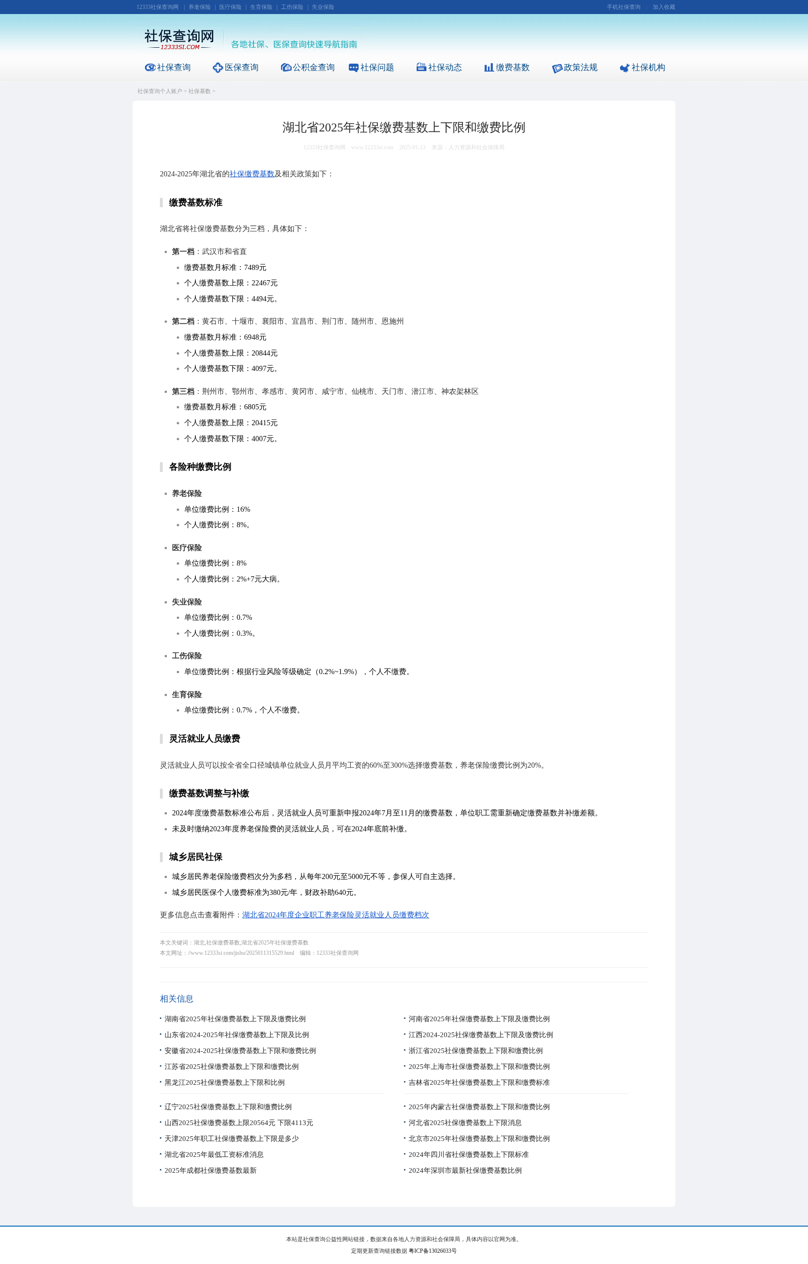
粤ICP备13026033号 (433, 1251)
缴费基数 (513, 67)
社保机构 (648, 67)
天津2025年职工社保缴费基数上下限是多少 (232, 1138)
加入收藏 (664, 7)
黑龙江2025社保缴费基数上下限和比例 (225, 1082)
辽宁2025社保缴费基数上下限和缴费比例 (228, 1107)
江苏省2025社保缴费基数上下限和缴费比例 (232, 1066)
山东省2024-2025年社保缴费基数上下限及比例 (237, 1035)
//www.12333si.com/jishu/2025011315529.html (241, 953)
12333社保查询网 (158, 7)
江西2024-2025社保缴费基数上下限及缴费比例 (481, 1035)
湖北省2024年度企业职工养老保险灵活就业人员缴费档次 (335, 915)
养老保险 (199, 7)
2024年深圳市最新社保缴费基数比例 (465, 1170)
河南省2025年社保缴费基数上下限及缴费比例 (479, 1019)
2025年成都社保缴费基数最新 (211, 1170)
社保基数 (199, 91)
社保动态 (445, 67)
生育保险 (261, 7)
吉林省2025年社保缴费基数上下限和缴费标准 (479, 1082)
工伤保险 (292, 7)
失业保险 (323, 7)
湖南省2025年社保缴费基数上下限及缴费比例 (235, 1019)
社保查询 (174, 67)
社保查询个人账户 (159, 91)
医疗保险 (230, 7)
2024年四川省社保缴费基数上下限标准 (469, 1154)
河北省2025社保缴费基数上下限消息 (465, 1122)
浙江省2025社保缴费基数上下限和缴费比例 (476, 1050)
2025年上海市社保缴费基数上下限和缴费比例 (479, 1066)
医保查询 (242, 67)
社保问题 (377, 67)
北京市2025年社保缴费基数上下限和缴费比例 (479, 1138)
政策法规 (581, 67)
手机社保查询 (624, 7)
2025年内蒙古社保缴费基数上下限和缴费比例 (479, 1107)
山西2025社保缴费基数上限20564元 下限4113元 (239, 1122)
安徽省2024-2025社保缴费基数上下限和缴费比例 (240, 1050)
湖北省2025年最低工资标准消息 (214, 1154)
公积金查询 (314, 67)
